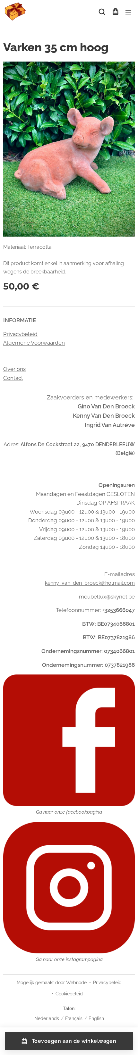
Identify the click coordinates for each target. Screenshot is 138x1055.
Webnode (76, 982)
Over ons (14, 369)
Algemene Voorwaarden (34, 342)
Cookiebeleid (69, 993)
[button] (102, 12)
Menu (128, 11)
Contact (13, 378)
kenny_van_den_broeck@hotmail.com (90, 583)
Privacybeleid (20, 334)
